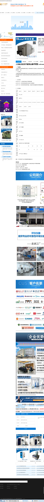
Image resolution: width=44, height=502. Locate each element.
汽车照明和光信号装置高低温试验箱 (23, 474)
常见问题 (1, 488)
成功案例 (23, 481)
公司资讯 (1, 484)
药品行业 (2, 91)
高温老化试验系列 (4, 58)
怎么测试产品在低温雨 (7, 156)
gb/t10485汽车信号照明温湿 (21, 470)
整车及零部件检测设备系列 (5, 55)
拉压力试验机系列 (4, 61)
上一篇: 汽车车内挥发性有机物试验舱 (22, 58)
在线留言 (15, 486)
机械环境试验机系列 (4, 53)
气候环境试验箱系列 (4, 42)
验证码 (18, 425)
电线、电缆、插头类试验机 (5, 93)
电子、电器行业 (3, 74)
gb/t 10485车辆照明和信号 (21, 472)
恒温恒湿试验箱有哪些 (7, 151)
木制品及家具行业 (4, 72)
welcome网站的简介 (10, 484)
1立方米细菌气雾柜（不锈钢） (22, 461)
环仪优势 (8, 488)
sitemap (24, 498)
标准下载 (1, 486)
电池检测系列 (3, 50)
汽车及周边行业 (3, 80)
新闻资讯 (2, 481)
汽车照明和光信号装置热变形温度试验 (23, 468)
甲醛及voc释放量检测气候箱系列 (6, 47)
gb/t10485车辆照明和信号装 (21, 466)
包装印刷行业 (3, 85)
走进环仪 (9, 481)
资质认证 (8, 486)
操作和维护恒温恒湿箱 (7, 146)
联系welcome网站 (17, 484)
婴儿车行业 (3, 88)
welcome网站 (3, 9)
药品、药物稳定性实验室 (5, 63)
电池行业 (2, 77)
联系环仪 (16, 481)
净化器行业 (3, 69)
